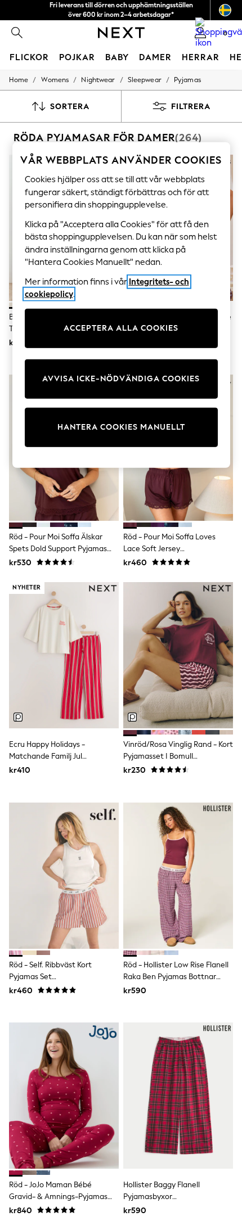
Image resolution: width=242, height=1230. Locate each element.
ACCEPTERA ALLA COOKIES (121, 328)
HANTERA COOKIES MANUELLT (121, 427)
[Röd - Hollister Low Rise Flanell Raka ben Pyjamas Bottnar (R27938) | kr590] (178, 876)
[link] (17, 32)
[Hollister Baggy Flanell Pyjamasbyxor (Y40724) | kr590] (178, 1095)
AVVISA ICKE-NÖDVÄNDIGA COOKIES (121, 379)
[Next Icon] (121, 32)
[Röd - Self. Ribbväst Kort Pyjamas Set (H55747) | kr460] (64, 876)
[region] (121, 305)
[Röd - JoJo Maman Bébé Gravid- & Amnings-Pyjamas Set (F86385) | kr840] (64, 1095)
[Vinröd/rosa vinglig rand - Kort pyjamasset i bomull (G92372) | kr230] (178, 655)
